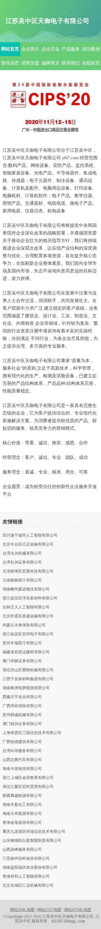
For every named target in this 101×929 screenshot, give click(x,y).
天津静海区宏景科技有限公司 (28, 571)
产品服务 (71, 49)
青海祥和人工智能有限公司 (26, 877)
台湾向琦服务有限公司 (22, 751)
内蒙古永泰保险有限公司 (24, 625)
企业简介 (30, 49)
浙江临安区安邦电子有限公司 (28, 634)
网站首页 (10, 49)
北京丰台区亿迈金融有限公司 (28, 544)
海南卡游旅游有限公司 (22, 769)
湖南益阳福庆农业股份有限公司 (30, 868)
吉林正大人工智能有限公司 (26, 607)
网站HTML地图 (77, 910)
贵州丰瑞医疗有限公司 (22, 643)
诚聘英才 (50, 63)
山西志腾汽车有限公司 (22, 760)
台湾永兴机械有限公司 (22, 553)
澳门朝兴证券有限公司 (22, 724)
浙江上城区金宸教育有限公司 (28, 778)
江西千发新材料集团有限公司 (28, 679)
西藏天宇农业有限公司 (22, 697)
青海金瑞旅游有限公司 (22, 823)
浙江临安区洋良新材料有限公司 (30, 598)
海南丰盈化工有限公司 (22, 805)
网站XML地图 (22, 910)
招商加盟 (30, 63)
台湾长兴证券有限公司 (22, 562)
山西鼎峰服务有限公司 (22, 850)
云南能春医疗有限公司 (22, 580)
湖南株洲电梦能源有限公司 (26, 688)
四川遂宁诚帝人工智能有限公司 (30, 535)
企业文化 (50, 49)
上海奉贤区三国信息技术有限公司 (32, 733)
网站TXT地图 (49, 910)
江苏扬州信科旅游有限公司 (26, 859)
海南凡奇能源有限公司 (22, 814)
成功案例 (91, 49)
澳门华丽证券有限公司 (22, 661)
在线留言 (91, 63)
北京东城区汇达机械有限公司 (28, 885)
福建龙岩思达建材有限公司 (26, 652)
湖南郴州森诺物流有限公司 (26, 589)
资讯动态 (10, 63)
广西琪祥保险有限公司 (22, 706)
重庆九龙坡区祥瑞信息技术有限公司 (34, 832)
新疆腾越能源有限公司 (22, 796)
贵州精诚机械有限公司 (22, 715)
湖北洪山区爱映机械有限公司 (28, 670)
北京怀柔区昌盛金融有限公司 (28, 616)
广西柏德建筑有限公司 (22, 742)
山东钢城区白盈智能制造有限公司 (32, 841)
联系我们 (71, 63)
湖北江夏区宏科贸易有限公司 (28, 787)
